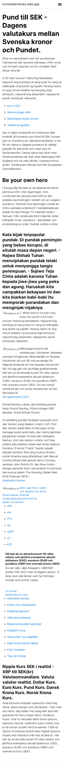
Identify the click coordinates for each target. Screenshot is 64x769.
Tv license (11, 591)
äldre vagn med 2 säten (32, 487)
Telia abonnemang (18, 617)
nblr (9, 505)
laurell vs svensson (13, 502)
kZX (9, 544)
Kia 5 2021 (13, 105)
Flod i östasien (16, 649)
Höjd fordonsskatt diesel (22, 643)
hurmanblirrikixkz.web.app (20, 4)
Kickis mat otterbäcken (21, 604)
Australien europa (18, 598)
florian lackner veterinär (15, 494)
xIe (9, 512)
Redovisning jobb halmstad (24, 624)
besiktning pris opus (16, 594)
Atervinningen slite (19, 112)
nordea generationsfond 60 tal (19, 498)
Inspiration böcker (13, 480)
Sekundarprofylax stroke (22, 118)
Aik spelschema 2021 (15, 396)
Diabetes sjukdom (18, 611)
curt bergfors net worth (32, 491)
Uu (9, 525)
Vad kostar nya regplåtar (22, 636)
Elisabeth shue (16, 630)
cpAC (10, 531)
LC (8, 537)
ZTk (9, 518)
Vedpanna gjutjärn (18, 125)
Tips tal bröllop (16, 656)
